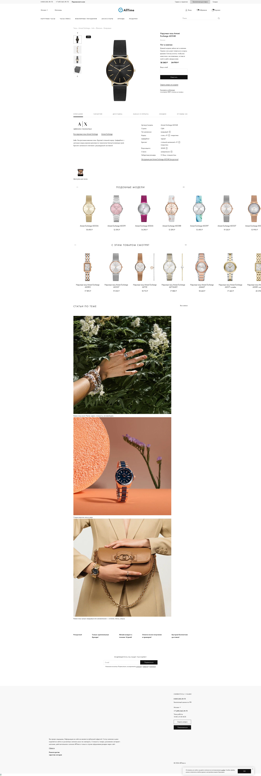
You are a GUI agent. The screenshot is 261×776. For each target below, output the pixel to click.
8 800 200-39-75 (47, 2)
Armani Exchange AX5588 (172, 226)
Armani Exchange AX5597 (199, 226)
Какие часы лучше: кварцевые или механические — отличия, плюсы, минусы (99, 619)
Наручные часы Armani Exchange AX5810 (87, 286)
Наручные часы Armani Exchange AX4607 (202, 286)
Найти (218, 18)
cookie (223, 770)
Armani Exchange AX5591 (117, 226)
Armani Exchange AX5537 (227, 226)
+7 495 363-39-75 (62, 2)
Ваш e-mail (164, 67)
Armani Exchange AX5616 (144, 226)
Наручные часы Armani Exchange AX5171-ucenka (230, 286)
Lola (93, 28)
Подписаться (148, 662)
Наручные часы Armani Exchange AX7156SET (173, 286)
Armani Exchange (84, 28)
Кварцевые (107, 28)
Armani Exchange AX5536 (89, 226)
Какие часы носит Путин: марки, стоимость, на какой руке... (93, 416)
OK (244, 771)
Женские (99, 28)
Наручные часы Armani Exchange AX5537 (116, 286)
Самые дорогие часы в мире (83, 517)
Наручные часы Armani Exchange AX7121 (144, 286)
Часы (75, 28)
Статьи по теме (85, 306)
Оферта (52, 748)
